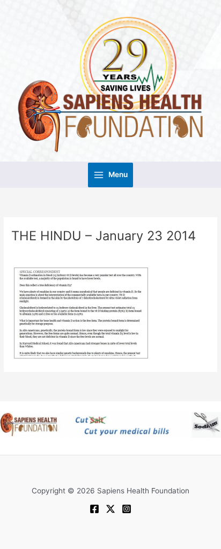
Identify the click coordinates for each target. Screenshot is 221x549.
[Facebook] (94, 509)
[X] (110, 509)
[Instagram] (126, 509)
